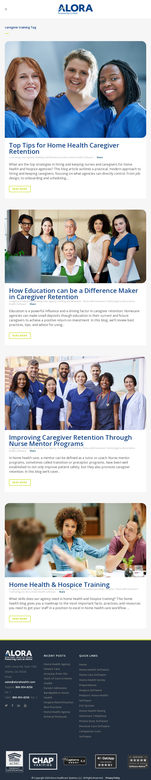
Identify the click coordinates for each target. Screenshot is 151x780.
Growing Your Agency (22, 157)
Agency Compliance (21, 589)
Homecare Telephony (93, 716)
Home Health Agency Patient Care (57, 666)
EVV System (86, 705)
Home (83, 664)
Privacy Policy (113, 777)
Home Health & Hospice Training (59, 584)
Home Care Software (92, 674)
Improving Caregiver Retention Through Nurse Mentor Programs (70, 440)
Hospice (110, 589)
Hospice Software (90, 690)
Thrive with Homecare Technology (100, 301)
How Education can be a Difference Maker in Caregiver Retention (73, 293)
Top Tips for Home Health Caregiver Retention (64, 148)
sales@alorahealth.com (20, 682)
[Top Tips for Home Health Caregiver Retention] (75, 89)
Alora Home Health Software (78, 157)
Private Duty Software (93, 721)
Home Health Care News (91, 589)
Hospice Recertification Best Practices (58, 705)
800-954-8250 (23, 687)
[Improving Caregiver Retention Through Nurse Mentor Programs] (75, 393)
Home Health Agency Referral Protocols (57, 714)
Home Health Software (94, 669)
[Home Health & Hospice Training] (75, 540)
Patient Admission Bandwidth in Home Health (56, 692)
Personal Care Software (94, 726)
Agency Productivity (21, 301)
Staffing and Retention (47, 157)
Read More (20, 189)
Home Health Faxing (92, 710)
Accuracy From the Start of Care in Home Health (58, 678)
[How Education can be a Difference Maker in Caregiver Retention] (75, 246)
